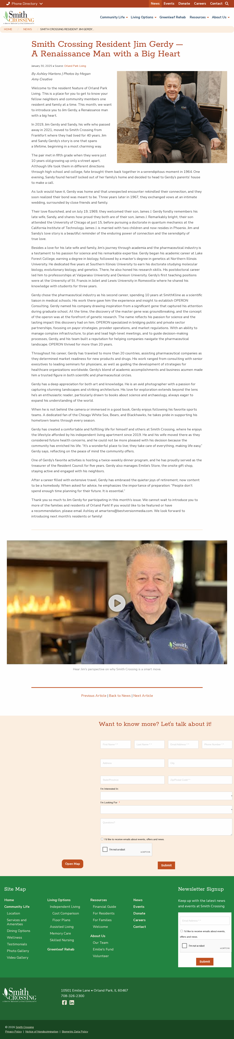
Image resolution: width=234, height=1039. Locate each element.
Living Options (59, 900)
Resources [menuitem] (198, 17)
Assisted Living (62, 926)
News (155, 3)
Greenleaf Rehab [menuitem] (172, 17)
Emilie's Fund (103, 949)
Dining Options (18, 931)
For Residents (104, 913)
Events (169, 3)
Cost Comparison (65, 913)
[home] (19, 17)
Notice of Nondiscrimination (41, 1032)
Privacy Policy (13, 1032)
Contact (216, 3)
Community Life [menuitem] (112, 17)
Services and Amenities (17, 922)
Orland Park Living (75, 66)
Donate (184, 3)
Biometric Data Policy (75, 1032)
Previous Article (93, 695)
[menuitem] (227, 3)
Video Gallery (17, 957)
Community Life (16, 906)
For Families (102, 920)
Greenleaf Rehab (60, 949)
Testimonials (17, 944)
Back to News (120, 695)
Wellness (14, 937)
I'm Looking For (110, 802)
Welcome (100, 926)
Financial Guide (104, 906)
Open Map (72, 864)
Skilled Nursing (62, 940)
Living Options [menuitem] (142, 17)
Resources (98, 900)
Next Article (143, 695)
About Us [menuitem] (219, 17)
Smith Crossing (25, 1027)
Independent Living (65, 906)
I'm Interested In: (109, 788)
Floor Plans (61, 920)
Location (13, 913)
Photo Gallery (18, 951)
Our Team (100, 942)
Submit (166, 865)
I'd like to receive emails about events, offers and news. (134, 839)
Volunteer (101, 956)
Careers (200, 3)
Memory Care (60, 933)
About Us (97, 936)
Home (8, 29)
